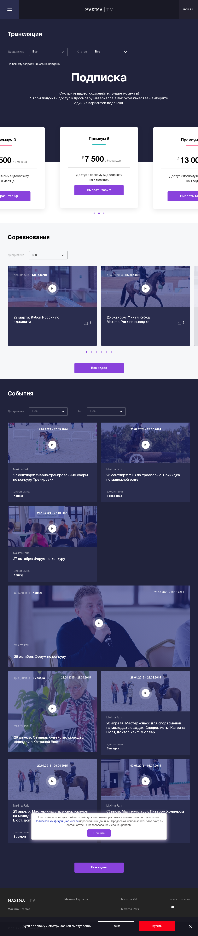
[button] (94, 213)
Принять (99, 833)
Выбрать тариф (99, 190)
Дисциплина (16, 52)
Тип (79, 411)
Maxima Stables (19, 909)
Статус (82, 52)
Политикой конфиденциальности (57, 821)
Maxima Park (130, 909)
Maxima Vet (129, 899)
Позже (116, 926)
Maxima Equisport (77, 899)
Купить (157, 926)
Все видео (99, 368)
